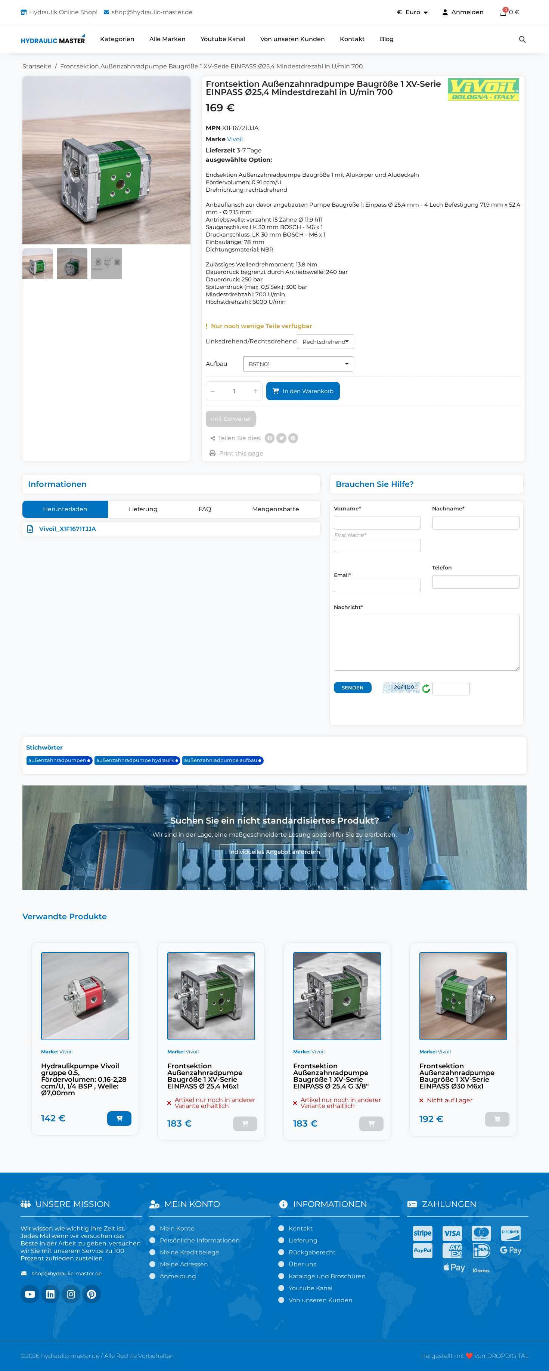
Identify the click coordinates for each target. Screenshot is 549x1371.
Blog (387, 39)
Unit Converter (230, 418)
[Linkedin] (50, 1294)
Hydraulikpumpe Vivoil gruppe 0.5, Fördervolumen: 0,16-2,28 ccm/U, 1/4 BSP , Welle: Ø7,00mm (84, 1079)
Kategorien (117, 39)
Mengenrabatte (275, 509)
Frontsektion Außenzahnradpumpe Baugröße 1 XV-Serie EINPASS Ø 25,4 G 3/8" (331, 1076)
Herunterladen (65, 509)
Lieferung (143, 509)
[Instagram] (71, 1294)
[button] (522, 39)
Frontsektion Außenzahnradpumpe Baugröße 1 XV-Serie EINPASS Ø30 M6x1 (456, 1076)
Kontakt (352, 39)
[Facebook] (269, 438)
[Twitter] (281, 438)
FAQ (205, 509)
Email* (342, 575)
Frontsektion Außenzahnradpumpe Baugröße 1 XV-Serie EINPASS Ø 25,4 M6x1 (204, 1076)
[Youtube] (30, 1294)
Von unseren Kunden (292, 39)
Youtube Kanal (223, 39)
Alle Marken (167, 39)
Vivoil (235, 139)
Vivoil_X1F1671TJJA (67, 528)
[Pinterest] (293, 438)
